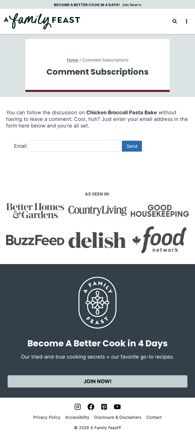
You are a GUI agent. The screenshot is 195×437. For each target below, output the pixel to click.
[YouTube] (117, 406)
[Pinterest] (104, 406)
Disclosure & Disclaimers (117, 417)
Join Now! (130, 5)
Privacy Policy (46, 417)
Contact (154, 417)
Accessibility (77, 417)
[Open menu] (186, 21)
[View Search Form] (174, 21)
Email (20, 146)
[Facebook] (91, 406)
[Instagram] (77, 406)
